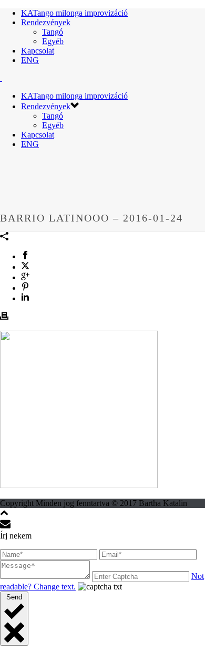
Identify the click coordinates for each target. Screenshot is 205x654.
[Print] (4, 317)
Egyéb (53, 41)
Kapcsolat (37, 50)
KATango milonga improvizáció (74, 12)
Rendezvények (45, 22)
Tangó (52, 31)
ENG (30, 60)
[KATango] (1, 77)
